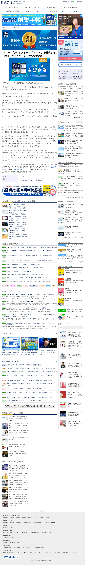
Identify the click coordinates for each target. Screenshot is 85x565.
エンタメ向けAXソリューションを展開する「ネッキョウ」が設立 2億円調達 (27, 260)
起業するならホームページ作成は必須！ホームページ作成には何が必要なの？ (18, 432)
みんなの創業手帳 (7, 532)
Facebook (7, 537)
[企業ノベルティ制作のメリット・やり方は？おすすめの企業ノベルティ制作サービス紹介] (5, 426)
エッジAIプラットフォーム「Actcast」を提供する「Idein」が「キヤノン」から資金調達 (54, 11)
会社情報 (5, 542)
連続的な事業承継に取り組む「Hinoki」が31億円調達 (21, 264)
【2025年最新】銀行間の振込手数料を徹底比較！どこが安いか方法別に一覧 (75, 385)
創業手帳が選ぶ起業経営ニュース (15, 11)
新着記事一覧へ (79, 117)
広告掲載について (7, 547)
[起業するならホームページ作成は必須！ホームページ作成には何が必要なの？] (5, 433)
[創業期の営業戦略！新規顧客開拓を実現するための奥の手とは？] (5, 447)
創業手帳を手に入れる (30, 517)
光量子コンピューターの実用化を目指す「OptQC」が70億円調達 (24, 278)
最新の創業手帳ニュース (11, 362)
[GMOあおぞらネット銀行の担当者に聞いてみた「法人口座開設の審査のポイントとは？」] (5, 418)
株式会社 (31, 181)
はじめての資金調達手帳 (48, 522)
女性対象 (13, 285)
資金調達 (40, 181)
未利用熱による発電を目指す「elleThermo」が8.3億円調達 (22, 267)
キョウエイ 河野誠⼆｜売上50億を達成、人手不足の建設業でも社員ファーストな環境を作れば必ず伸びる (18, 496)
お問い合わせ (16, 547)
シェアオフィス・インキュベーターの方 (32, 547)
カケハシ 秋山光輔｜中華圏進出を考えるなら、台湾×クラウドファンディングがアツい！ (18, 503)
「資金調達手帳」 (18, 169)
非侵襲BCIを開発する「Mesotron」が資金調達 (19, 271)
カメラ (32, 179)
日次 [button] (61, 327)
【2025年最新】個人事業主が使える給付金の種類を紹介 (75, 404)
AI (19, 179)
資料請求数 (62, 78)
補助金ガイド (19, 522)
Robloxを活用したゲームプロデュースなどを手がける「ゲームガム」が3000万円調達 (29, 255)
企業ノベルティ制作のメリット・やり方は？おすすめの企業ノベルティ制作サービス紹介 (18, 425)
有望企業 (27, 11)
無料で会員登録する (17, 517)
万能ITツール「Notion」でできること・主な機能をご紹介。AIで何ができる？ (75, 365)
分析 (26, 181)
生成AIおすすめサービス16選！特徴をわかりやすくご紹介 (74, 355)
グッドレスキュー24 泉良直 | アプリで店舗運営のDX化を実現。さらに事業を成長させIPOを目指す (18, 482)
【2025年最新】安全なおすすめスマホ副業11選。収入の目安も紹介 (75, 423)
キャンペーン (5, 285)
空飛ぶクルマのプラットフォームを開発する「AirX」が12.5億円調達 (25, 301)
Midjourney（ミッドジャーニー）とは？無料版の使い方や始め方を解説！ (75, 414)
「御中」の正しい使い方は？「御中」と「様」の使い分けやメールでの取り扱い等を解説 (75, 395)
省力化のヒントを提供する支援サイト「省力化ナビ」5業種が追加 (24, 389)
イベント (41, 285)
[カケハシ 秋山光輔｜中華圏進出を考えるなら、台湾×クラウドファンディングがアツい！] (5, 504)
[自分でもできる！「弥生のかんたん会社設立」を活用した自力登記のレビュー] (5, 454)
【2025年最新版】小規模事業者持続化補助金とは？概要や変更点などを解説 (75, 334)
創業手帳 (11, 522)
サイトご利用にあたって (9, 552)
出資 (23, 181)
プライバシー (44, 179)
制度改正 (48, 285)
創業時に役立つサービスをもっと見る (73, 238)
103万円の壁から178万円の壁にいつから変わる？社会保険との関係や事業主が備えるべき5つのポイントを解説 (75, 345)
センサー (38, 179)
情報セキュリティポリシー (37, 552)
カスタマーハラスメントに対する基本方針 (56, 552)
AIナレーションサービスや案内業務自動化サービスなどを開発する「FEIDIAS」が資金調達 (30, 294)
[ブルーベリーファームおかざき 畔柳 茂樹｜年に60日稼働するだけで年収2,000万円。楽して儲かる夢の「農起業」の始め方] (5, 467)
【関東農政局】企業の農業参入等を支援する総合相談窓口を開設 (24, 365)
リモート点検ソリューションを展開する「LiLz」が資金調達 (22, 274)
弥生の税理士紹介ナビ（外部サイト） (40, 532)
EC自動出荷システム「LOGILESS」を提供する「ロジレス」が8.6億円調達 (26, 308)
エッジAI (27, 179)
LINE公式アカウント (17, 537)
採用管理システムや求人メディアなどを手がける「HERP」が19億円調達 (26, 281)
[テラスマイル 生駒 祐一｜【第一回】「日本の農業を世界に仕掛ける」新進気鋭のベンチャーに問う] (5, 476)
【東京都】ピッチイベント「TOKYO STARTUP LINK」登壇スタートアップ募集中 (28, 368)
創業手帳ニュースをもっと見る (75, 197)
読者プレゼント (67, 1)
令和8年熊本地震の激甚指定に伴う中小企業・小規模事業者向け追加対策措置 (27, 380)
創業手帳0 (5, 522)
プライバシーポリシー (23, 552)
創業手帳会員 (62, 76)
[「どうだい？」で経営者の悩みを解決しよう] (5, 440)
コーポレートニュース (8, 527)
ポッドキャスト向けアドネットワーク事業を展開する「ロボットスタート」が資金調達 (29, 250)
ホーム (3, 11)
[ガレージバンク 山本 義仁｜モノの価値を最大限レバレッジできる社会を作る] (5, 490)
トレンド (25, 285)
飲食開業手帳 (27, 522)
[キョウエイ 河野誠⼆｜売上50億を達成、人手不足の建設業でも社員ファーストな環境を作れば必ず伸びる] (5, 497)
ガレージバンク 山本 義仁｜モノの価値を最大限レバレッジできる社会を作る (18, 489)
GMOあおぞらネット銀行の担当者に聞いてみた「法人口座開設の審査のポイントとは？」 (18, 418)
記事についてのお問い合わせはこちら (29, 406)
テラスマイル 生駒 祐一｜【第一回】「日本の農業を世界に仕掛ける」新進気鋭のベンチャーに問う (18, 475)
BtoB (22, 179)
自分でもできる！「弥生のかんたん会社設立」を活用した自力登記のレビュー (18, 453)
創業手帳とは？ (7, 517)
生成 (35, 181)
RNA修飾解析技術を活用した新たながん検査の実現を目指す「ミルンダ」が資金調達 (29, 247)
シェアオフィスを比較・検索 (21, 532)
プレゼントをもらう (42, 517)
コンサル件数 (62, 73)
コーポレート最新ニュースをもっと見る (72, 262)
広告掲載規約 (72, 552)
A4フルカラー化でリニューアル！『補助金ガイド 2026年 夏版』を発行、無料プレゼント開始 (70, 256)
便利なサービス (34, 285)
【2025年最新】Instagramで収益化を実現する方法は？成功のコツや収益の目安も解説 (75, 375)
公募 (53, 285)
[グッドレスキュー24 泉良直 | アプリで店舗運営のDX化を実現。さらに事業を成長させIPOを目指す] (5, 483)
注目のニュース (7, 334)
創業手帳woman (37, 522)
